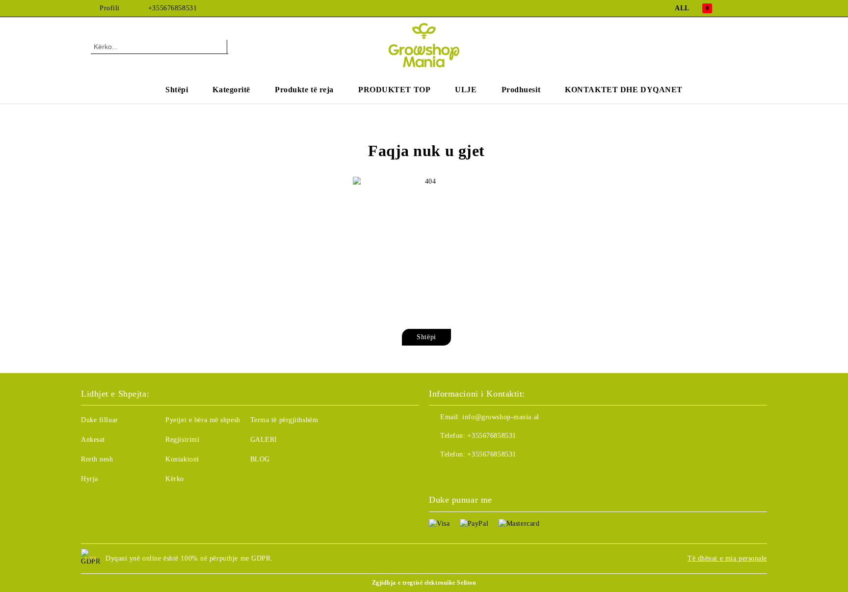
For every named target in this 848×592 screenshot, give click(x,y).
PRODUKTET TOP (394, 89)
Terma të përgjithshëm (284, 420)
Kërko (174, 479)
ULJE (466, 89)
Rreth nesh (97, 459)
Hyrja (89, 479)
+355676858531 (172, 8)
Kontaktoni (182, 459)
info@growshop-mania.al (500, 417)
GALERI (263, 439)
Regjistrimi (182, 439)
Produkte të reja (304, 89)
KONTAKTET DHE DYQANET (624, 89)
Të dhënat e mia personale (727, 558)
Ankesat (93, 439)
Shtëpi (176, 89)
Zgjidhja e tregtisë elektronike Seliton (424, 582)
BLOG (260, 459)
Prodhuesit (521, 89)
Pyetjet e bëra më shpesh (202, 420)
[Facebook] (737, 8)
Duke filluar (99, 420)
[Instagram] (751, 8)
